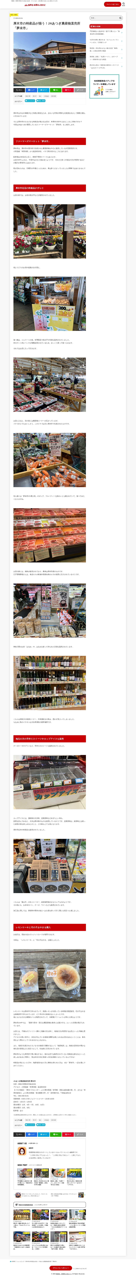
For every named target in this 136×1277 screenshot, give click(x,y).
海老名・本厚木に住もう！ (64, 1274)
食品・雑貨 (14, 14)
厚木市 (35, 96)
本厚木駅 (53, 96)
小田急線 (46, 96)
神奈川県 (27, 96)
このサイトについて (81, 1268)
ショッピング (30, 100)
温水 (40, 96)
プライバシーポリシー (61, 1268)
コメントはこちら (112, 4)
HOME (13, 1261)
